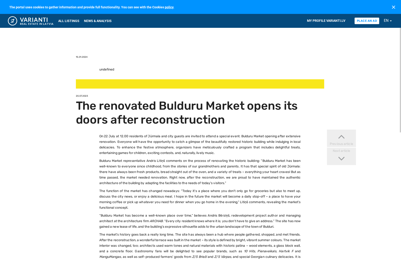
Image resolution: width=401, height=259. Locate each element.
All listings (68, 21)
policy (169, 7)
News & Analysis (98, 21)
